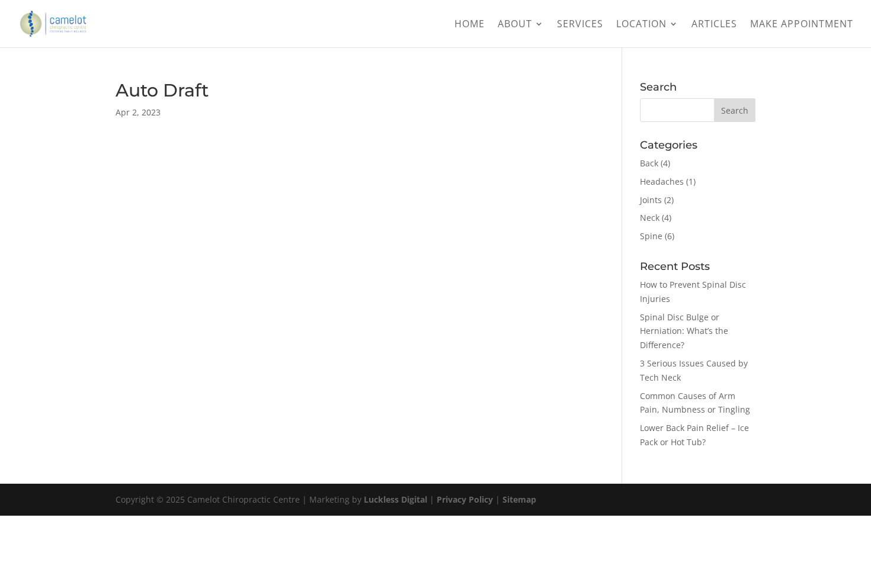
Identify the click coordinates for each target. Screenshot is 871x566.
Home (469, 25)
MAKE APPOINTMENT (801, 25)
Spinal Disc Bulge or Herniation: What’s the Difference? (684, 331)
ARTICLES (714, 25)
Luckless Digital (395, 499)
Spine (651, 236)
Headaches (662, 181)
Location (641, 25)
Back (649, 163)
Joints (651, 199)
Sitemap (519, 499)
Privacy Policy (465, 499)
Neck (649, 217)
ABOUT (515, 25)
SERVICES (580, 25)
